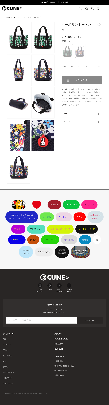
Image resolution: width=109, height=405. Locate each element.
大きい (79, 217)
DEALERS (58, 343)
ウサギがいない (26, 252)
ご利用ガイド (59, 356)
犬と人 (33, 240)
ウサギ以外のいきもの (60, 229)
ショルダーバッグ (86, 229)
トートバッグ (50, 240)
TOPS (5, 350)
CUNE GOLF (71, 204)
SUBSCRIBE (89, 320)
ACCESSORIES (9, 372)
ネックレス (89, 204)
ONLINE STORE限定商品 (80, 252)
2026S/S (18, 204)
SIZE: (64, 67)
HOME (7, 17)
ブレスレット (36, 229)
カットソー (64, 217)
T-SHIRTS (7, 344)
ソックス (47, 217)
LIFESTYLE (7, 378)
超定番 (85, 240)
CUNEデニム (16, 240)
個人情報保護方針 (61, 371)
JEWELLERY (8, 383)
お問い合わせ (59, 375)
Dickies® (54, 204)
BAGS (5, 367)
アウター (18, 229)
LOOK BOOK (61, 338)
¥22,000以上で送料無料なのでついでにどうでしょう (21, 217)
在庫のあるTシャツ (95, 217)
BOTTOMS (7, 356)
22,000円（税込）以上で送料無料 (54, 2)
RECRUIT (58, 348)
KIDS (5, 361)
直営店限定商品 (62, 252)
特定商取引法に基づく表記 (64, 366)
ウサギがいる (44, 252)
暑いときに (69, 240)
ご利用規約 (58, 361)
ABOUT (58, 333)
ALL (15, 17)
